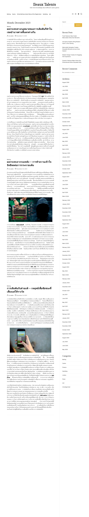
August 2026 (65, 82)
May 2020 (65, 349)
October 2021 (66, 290)
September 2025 (66, 125)
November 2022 (66, 259)
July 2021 (64, 294)
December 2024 (66, 161)
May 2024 (65, 188)
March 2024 (65, 196)
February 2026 (66, 106)
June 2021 (65, 298)
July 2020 (65, 341)
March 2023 (65, 243)
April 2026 (65, 98)
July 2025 (65, 133)
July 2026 (65, 86)
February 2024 (66, 200)
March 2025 (65, 149)
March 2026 (65, 102)
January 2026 (66, 110)
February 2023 (66, 247)
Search (64, 22)
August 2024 (65, 176)
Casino (14, 14)
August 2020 (65, 337)
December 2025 (66, 114)
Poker (63, 379)
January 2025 (66, 157)
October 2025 (66, 121)
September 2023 (66, 220)
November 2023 (66, 212)
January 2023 (66, 251)
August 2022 (65, 267)
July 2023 (65, 227)
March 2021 (65, 310)
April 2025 (65, 145)
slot (50, 14)
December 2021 (66, 286)
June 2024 (65, 184)
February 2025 (66, 153)
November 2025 (66, 117)
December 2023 (66, 208)
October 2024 (66, 168)
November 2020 (66, 326)
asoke (11, 36)
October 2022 (66, 263)
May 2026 (65, 94)
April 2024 (65, 192)
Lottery (64, 375)
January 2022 (66, 282)
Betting (9, 14)
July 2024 (65, 180)
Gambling (45, 14)
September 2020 (66, 333)
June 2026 (65, 90)
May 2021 (65, 302)
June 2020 (65, 345)
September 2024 (66, 172)
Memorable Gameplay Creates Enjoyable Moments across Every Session (71, 49)
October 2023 (66, 216)
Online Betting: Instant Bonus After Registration (29, 14)
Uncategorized (66, 387)
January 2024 (66, 204)
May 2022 (65, 271)
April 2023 (65, 239)
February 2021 (66, 314)
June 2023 (65, 231)
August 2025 (65, 129)
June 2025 (65, 137)
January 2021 (65, 318)
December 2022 (66, 255)
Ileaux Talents (44, 4)
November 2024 (66, 165)
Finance (64, 367)
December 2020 (66, 322)
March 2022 (65, 275)
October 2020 (66, 330)
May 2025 (65, 141)
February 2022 (66, 278)
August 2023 (65, 223)
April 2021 (65, 306)
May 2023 (65, 235)
